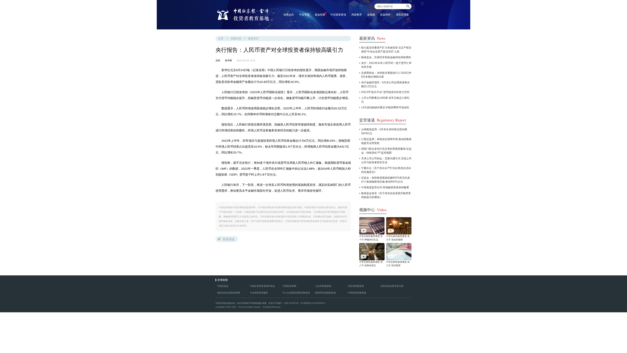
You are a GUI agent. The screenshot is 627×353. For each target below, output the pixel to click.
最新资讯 (253, 38)
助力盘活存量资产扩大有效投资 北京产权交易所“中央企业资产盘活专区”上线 (386, 49)
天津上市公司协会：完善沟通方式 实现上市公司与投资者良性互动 (386, 160)
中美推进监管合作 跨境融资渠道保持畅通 (385, 187)
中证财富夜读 (338, 14)
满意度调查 (402, 14)
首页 (220, 38)
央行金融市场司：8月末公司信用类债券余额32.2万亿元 (385, 84)
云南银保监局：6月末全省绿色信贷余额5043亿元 (384, 131)
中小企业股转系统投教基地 (296, 292)
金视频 (371, 14)
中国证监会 (223, 286)
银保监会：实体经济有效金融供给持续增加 (386, 57)
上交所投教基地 (323, 286)
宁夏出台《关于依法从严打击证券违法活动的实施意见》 (386, 170)
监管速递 (382, 120)
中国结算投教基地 (357, 292)
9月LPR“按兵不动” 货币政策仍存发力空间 (385, 92)
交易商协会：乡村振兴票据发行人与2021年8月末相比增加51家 (386, 74)
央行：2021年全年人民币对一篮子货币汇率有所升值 (386, 65)
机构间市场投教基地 (325, 292)
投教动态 (236, 38)
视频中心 (372, 209)
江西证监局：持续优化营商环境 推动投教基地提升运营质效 (386, 141)
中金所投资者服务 (259, 292)
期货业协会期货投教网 (228, 292)
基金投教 (320, 14)
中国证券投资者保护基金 (262, 286)
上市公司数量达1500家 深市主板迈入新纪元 (385, 99)
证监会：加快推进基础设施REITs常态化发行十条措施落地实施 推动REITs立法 (385, 179)
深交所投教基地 (356, 286)
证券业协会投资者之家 (391, 286)
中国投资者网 (289, 286)
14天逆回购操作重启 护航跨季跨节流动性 (385, 107)
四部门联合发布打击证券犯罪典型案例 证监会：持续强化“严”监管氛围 (386, 150)
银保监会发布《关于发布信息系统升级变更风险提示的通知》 (386, 195)
